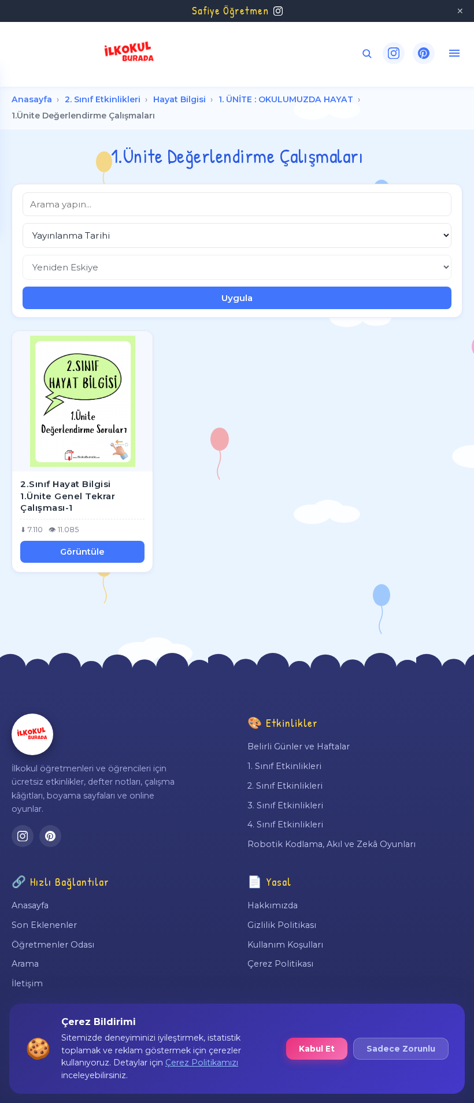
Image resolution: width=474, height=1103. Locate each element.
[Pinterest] (424, 53)
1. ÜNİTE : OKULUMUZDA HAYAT (286, 99)
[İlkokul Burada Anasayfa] (129, 53)
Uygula (237, 297)
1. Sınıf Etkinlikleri (284, 766)
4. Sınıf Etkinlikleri (285, 824)
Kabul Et (317, 1048)
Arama (25, 964)
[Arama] (367, 53)
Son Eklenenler (44, 925)
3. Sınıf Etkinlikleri (285, 805)
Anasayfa (32, 99)
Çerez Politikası (280, 964)
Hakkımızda (272, 905)
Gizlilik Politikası (281, 925)
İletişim (27, 983)
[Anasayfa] (32, 734)
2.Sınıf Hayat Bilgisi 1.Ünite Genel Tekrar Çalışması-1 (67, 495)
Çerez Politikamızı (201, 1062)
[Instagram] (394, 53)
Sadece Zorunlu (400, 1048)
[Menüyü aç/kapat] (454, 53)
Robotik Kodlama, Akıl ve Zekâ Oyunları (331, 844)
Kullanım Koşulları (285, 944)
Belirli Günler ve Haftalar (298, 746)
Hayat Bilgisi (179, 99)
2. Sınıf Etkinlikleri (102, 99)
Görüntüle (82, 552)
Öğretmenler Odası (53, 944)
